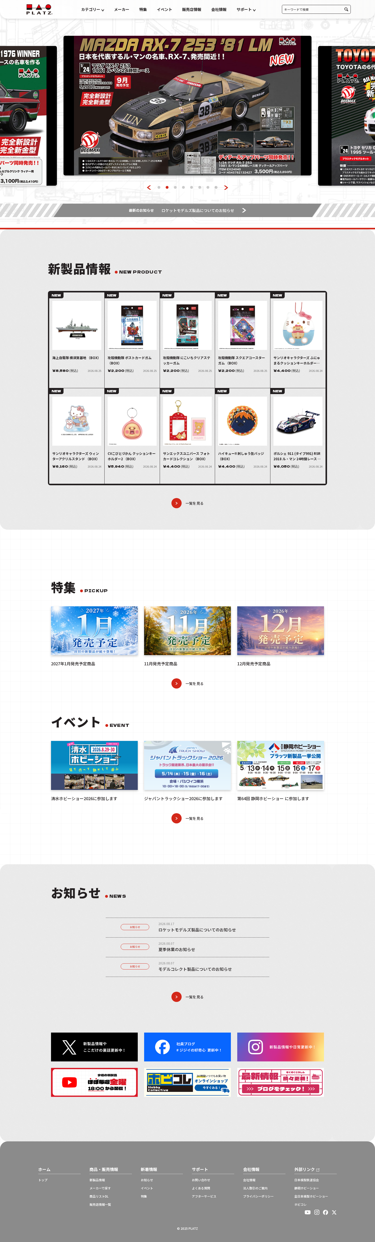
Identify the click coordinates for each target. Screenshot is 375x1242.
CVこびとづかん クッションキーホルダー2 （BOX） (132, 456)
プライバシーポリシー (258, 1196)
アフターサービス (204, 1196)
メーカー (121, 9)
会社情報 (219, 9)
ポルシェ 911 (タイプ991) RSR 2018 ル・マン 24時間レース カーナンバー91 (297, 456)
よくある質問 (201, 1188)
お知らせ (135, 927)
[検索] (346, 9)
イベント (164, 9)
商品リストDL (99, 1196)
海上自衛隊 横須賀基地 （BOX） (76, 357)
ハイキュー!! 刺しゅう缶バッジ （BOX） (241, 456)
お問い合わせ (201, 1180)
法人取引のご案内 (255, 1188)
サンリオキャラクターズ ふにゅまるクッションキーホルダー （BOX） (296, 360)
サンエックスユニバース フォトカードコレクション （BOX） (186, 456)
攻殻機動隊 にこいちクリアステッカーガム (186, 360)
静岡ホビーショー (306, 1188)
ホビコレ (300, 1204)
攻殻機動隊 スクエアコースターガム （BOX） (241, 360)
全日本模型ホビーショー (311, 1196)
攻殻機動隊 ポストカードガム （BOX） (130, 360)
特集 (143, 9)
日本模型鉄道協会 (306, 1180)
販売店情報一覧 (100, 1204)
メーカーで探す (100, 1188)
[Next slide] (226, 187)
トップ (42, 1180)
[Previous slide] (149, 187)
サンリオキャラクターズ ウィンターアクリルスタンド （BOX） (75, 456)
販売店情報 (191, 9)
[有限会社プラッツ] (39, 8)
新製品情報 (97, 1180)
